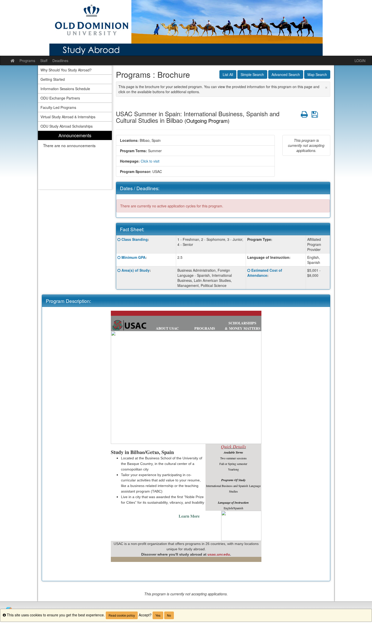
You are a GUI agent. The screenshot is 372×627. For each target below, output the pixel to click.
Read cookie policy (122, 615)
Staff (43, 60)
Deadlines (60, 60)
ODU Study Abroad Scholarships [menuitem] (66, 126)
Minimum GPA (133, 257)
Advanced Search (286, 74)
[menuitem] (75, 160)
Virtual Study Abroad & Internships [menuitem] (67, 116)
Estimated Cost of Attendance (264, 273)
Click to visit (150, 161)
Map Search (317, 74)
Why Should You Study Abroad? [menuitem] (66, 69)
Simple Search (252, 74)
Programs (27, 60)
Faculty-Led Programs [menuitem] (58, 107)
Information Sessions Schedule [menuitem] (65, 88)
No (169, 615)
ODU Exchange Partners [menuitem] (60, 98)
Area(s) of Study (135, 270)
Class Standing (134, 239)
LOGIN (360, 60)
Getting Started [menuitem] (52, 79)
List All (228, 74)
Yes (157, 615)
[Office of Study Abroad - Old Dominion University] (186, 28)
